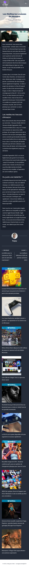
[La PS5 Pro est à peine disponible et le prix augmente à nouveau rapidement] (14, 422)
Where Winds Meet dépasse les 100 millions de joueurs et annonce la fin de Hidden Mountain (14, 350)
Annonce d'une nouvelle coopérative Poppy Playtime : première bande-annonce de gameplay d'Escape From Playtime (14, 523)
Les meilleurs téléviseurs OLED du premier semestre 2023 (21, 255)
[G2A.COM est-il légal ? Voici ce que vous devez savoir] (14, 365)
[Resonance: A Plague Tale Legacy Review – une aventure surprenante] (14, 538)
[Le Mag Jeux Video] (5, 3)
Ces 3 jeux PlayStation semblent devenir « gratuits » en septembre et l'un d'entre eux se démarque (14, 321)
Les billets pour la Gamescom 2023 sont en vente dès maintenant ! (7, 255)
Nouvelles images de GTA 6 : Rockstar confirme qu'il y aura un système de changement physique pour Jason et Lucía (14, 464)
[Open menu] (25, 3)
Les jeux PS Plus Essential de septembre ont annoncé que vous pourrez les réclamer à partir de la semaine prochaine (14, 291)
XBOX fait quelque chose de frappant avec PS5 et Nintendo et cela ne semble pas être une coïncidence (14, 494)
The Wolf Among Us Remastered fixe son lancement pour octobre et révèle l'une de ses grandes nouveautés (14, 407)
